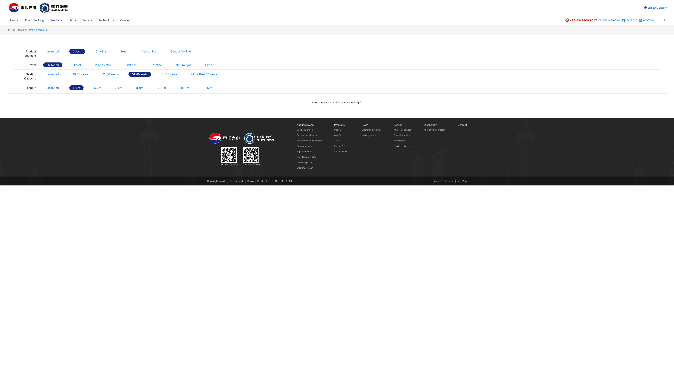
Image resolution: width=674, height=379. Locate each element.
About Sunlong (34, 20)
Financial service (402, 135)
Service (87, 20)
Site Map (462, 180)
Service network (402, 146)
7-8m (118, 87)
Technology (106, 20)
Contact (125, 20)
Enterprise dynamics (371, 129)
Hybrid (209, 65)
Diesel (77, 65)
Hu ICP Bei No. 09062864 (277, 180)
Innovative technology (434, 129)
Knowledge (399, 140)
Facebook (631, 19)
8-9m (139, 87)
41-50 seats (169, 74)
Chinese (652, 7)
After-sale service (402, 129)
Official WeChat (611, 20)
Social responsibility (306, 157)
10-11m (184, 87)
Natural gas (183, 65)
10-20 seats (80, 74)
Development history (307, 135)
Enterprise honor (305, 168)
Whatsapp (648, 19)
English (662, 7)
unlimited (53, 51)
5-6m (76, 87)
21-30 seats (110, 74)
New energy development (309, 140)
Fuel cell (131, 65)
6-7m (97, 87)
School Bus (149, 51)
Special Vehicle (181, 51)
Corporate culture (305, 146)
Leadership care (304, 162)
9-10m (161, 87)
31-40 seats (140, 74)
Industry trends (369, 135)
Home (14, 20)
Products (56, 20)
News (72, 20)
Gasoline (156, 65)
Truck (124, 51)
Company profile (305, 129)
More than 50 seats (204, 74)
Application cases (305, 151)
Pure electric (103, 65)
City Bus (101, 51)
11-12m (207, 87)
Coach (77, 51)
